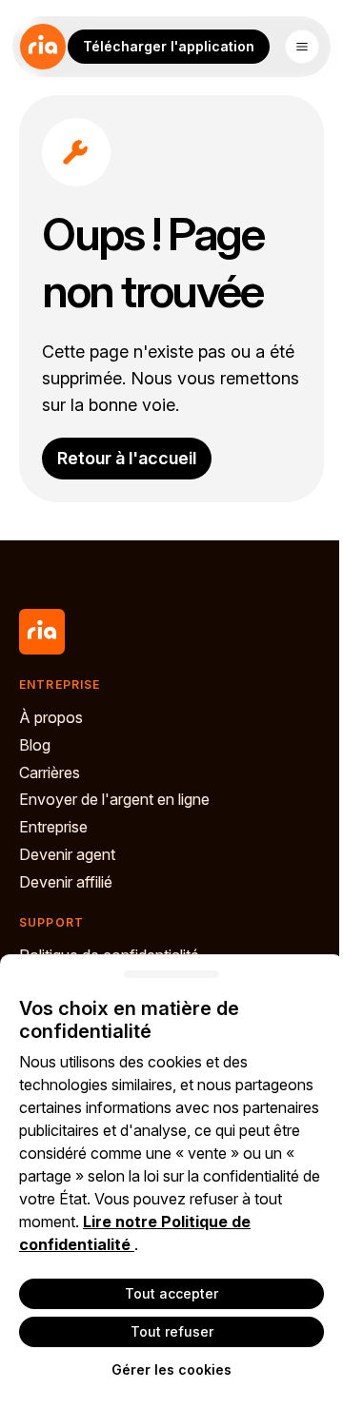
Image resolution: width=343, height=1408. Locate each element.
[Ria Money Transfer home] (43, 46)
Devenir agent (67, 854)
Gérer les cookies (171, 1369)
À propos (51, 717)
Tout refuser (172, 1331)
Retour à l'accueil (126, 458)
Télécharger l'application (168, 46)
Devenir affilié (65, 881)
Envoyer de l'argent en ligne (114, 799)
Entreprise (53, 826)
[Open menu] (302, 46)
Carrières (49, 772)
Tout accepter (171, 1293)
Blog (34, 744)
